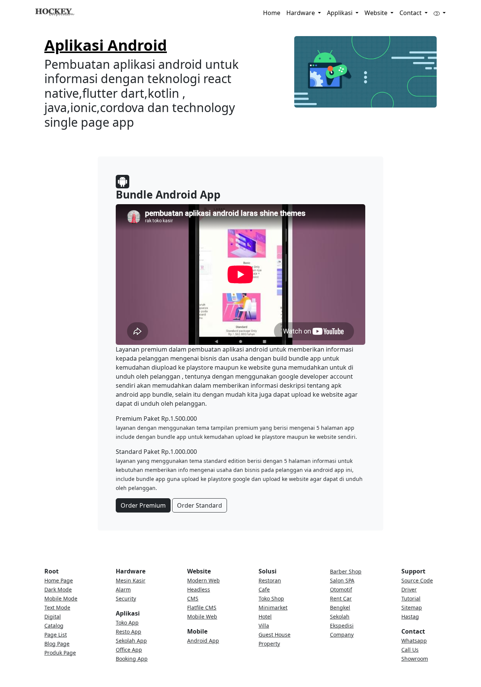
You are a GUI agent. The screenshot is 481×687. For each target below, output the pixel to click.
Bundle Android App (168, 194)
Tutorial (410, 598)
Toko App (127, 622)
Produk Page (60, 652)
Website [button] (377, 13)
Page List (55, 634)
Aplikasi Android (105, 45)
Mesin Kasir (130, 580)
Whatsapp (414, 640)
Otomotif (341, 589)
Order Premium (143, 505)
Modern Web (203, 580)
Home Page (58, 580)
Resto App (128, 631)
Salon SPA (342, 580)
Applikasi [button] (340, 13)
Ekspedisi (342, 625)
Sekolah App (131, 640)
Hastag (410, 616)
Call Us (410, 649)
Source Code (417, 580)
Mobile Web (202, 616)
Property (269, 643)
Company (342, 634)
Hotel (265, 616)
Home (271, 13)
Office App (129, 649)
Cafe (264, 589)
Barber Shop (346, 571)
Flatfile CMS (201, 607)
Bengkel (340, 607)
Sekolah (339, 616)
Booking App (132, 658)
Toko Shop (271, 598)
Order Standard (199, 505)
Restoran (270, 580)
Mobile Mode (60, 598)
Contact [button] (411, 13)
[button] (440, 12)
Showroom (414, 658)
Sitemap (411, 607)
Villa (264, 625)
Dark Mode (58, 589)
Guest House (274, 634)
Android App (203, 640)
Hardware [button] (301, 13)
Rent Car (341, 598)
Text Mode (57, 607)
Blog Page (57, 643)
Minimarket (273, 607)
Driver (409, 589)
